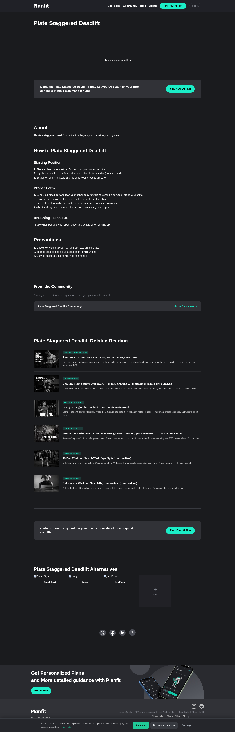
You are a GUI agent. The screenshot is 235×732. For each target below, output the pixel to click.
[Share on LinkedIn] (122, 633)
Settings (186, 725)
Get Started (41, 690)
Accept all (140, 725)
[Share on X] (102, 633)
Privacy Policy (66, 727)
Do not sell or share (164, 725)
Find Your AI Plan (180, 88)
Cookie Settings (197, 717)
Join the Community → (184, 306)
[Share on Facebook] (112, 633)
